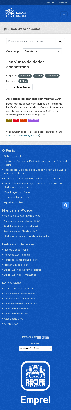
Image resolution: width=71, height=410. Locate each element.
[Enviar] (60, 41)
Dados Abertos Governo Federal (22, 269)
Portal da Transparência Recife (21, 259)
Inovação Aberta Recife (17, 254)
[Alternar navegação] (64, 13)
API (9, 135)
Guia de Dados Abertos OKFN (21, 230)
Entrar (50, 2)
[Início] (5, 29)
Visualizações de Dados (17, 192)
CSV (9, 120)
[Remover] (29, 76)
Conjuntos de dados (25, 29)
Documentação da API (28, 135)
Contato (62, 2)
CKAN (43, 337)
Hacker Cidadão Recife (17, 264)
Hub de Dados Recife (16, 249)
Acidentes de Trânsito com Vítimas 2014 (34, 99)
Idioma (35, 343)
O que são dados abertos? (19, 288)
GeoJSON (33, 120)
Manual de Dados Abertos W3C (22, 215)
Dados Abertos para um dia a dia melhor (27, 236)
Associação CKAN (14, 318)
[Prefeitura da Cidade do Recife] (35, 375)
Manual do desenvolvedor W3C (22, 220)
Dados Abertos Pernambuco (20, 274)
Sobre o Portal (12, 156)
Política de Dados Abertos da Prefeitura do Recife (32, 178)
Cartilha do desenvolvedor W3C (22, 225)
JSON (23, 120)
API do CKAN (11, 323)
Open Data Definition (16, 313)
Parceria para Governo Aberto (21, 298)
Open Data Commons (16, 308)
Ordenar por (13, 51)
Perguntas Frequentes (16, 197)
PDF (16, 120)
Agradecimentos (13, 202)
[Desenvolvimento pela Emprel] (35, 400)
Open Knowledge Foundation (20, 303)
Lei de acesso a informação (20, 293)
